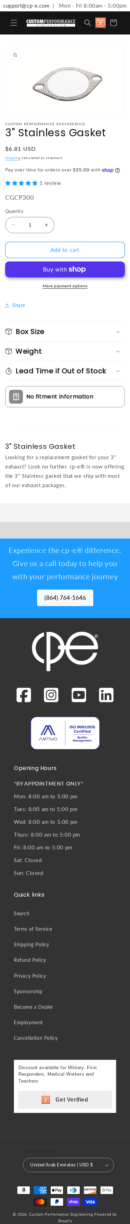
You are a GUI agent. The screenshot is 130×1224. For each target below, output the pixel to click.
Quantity (14, 211)
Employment (28, 1022)
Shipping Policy (31, 944)
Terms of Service (33, 929)
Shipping (12, 158)
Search (22, 913)
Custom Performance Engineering (61, 1214)
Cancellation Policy (36, 1038)
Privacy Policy (30, 976)
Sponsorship (28, 991)
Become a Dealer (33, 1007)
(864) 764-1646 (65, 597)
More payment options (65, 285)
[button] (13, 22)
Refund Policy (30, 960)
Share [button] (18, 305)
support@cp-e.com (25, 5)
